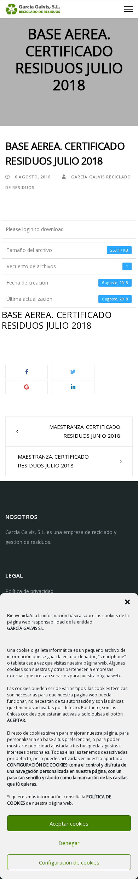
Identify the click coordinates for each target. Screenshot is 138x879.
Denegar (69, 842)
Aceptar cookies (69, 823)
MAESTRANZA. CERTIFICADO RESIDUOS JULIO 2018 (53, 461)
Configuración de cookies (69, 862)
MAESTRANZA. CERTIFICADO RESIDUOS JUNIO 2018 (84, 431)
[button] (127, 601)
